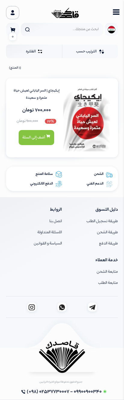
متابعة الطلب (108, 283)
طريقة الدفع (108, 243)
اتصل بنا (55, 221)
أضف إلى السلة (34, 138)
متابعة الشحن (107, 272)
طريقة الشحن (107, 232)
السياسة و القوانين (48, 243)
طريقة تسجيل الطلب (102, 221)
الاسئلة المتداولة (49, 232)
